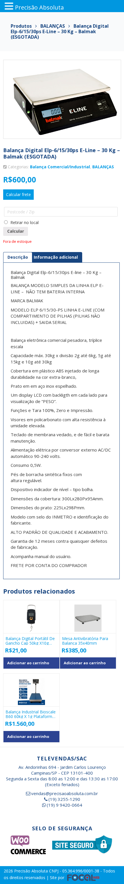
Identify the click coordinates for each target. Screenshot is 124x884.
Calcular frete (18, 194)
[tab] (17, 257)
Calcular (15, 231)
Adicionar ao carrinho (28, 662)
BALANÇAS (103, 166)
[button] (10, 6)
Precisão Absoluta (31, 871)
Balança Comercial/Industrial (60, 166)
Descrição (17, 257)
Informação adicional (56, 257)
